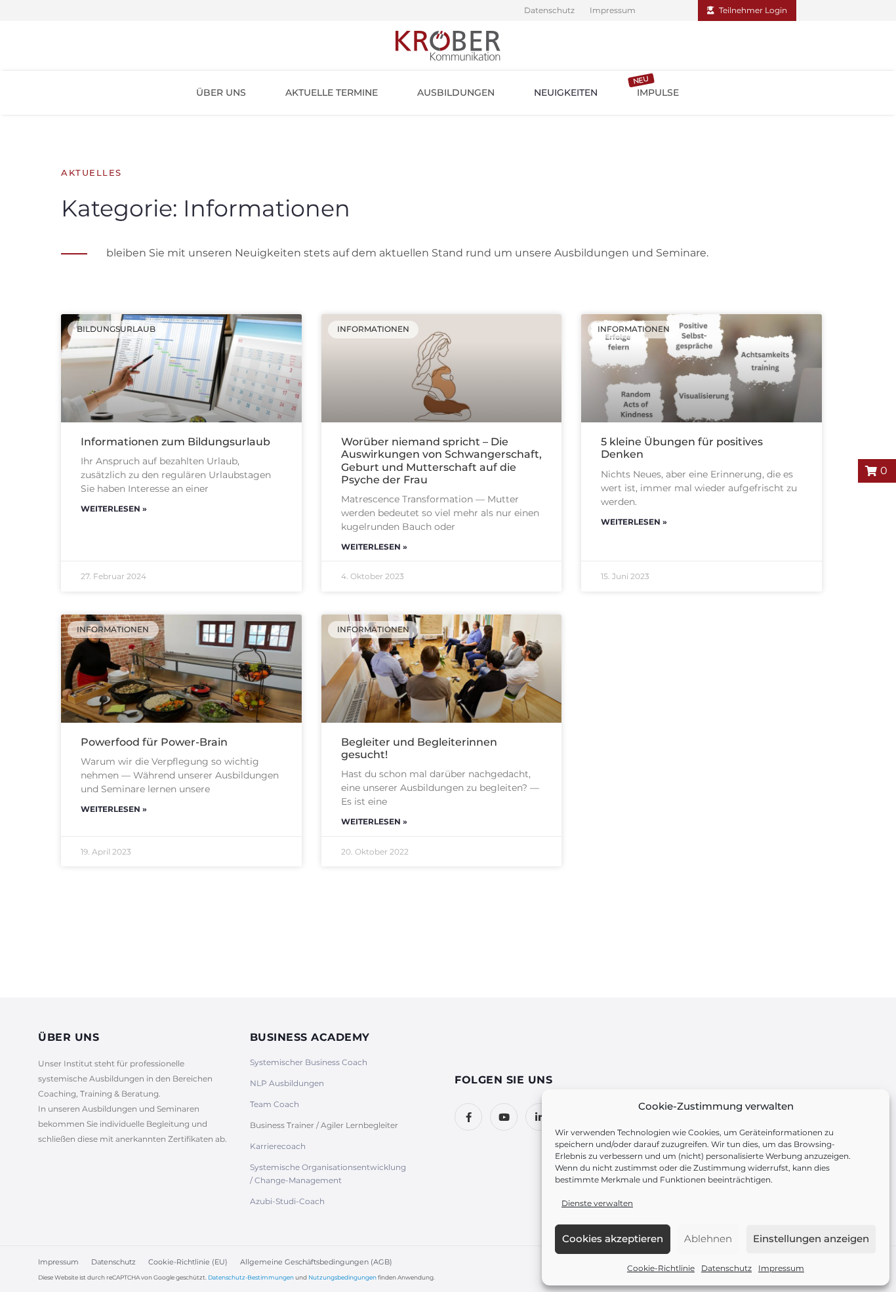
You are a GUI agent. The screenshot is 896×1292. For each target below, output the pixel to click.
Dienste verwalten (597, 1203)
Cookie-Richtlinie (661, 1268)
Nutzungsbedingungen (342, 1277)
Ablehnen (708, 1238)
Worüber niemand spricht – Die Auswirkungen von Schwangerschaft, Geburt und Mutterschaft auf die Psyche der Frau (441, 460)
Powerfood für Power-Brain (154, 742)
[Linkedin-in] (539, 1117)
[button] (221, 92)
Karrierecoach (278, 1146)
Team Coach (274, 1104)
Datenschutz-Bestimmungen (251, 1277)
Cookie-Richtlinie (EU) (188, 1261)
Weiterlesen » (114, 509)
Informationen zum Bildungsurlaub (175, 441)
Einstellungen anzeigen (811, 1238)
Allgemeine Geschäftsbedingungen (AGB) (316, 1261)
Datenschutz (726, 1268)
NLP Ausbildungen (287, 1083)
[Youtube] (504, 1117)
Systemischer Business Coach (308, 1062)
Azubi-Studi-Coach (287, 1201)
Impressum (781, 1268)
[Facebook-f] (468, 1117)
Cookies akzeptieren (612, 1238)
